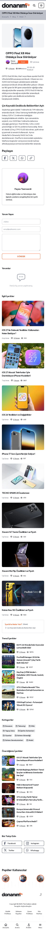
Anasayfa (5, 17)
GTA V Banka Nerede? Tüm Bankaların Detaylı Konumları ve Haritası (30, 690)
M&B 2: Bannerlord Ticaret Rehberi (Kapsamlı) (28, 786)
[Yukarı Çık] (40, 894)
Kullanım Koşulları (19, 912)
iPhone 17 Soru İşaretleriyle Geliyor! (18, 453)
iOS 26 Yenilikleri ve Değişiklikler (16, 414)
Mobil (21, 17)
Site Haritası (39, 912)
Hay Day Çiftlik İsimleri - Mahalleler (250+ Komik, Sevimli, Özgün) (30, 675)
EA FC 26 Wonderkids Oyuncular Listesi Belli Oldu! (30, 646)
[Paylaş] (30, 158)
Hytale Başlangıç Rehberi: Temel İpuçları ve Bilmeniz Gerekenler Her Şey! (30, 772)
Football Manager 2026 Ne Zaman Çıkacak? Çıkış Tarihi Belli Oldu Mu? (28, 660)
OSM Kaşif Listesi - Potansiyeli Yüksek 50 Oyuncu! (29, 703)
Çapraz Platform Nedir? (27, 821)
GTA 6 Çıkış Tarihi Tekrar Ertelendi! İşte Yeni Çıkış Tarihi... (30, 798)
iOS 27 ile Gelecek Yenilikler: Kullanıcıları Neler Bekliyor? (20, 332)
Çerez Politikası (29, 912)
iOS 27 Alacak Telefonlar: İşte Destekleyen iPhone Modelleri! (16, 374)
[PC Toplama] (41, 5)
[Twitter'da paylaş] (13, 158)
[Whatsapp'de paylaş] (22, 158)
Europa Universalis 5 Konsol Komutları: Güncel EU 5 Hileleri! (30, 810)
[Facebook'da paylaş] (5, 158)
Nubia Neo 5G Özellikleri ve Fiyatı (17, 610)
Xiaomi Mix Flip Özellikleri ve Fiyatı (18, 571)
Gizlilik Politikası (8, 912)
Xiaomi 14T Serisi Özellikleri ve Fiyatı (19, 532)
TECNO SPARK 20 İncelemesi (15, 493)
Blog (14, 17)
